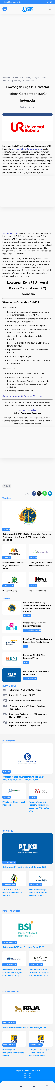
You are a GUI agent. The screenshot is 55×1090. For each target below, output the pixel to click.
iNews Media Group (37, 591)
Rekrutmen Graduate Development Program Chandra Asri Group (12, 972)
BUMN (26, 662)
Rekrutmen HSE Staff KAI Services (25, 689)
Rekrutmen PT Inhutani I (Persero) (25, 700)
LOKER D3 (6, 557)
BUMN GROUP (8, 586)
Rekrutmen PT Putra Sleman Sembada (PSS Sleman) (12, 892)
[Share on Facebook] (34, 493)
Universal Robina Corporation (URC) (27, 149)
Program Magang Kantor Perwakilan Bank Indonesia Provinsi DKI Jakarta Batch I (23, 778)
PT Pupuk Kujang (9, 591)
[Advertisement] (27, 45)
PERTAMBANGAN (9, 1022)
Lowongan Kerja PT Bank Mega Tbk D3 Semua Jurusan (13, 565)
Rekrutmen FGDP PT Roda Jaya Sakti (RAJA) (24, 1027)
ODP (25, 646)
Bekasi (7, 486)
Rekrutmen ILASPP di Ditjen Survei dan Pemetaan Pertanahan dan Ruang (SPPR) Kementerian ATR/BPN (27, 537)
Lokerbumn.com (9, 233)
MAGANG (6, 772)
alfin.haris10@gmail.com (27, 410)
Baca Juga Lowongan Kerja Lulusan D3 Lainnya (22, 396)
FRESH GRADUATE (9, 942)
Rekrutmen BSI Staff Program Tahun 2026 (23, 947)
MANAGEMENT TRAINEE (32, 630)
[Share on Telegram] (50, 493)
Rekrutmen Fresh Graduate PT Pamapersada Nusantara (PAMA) (40, 1053)
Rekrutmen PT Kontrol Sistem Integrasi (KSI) (24, 867)
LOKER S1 (33, 586)
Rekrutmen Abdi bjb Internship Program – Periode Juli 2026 (38, 892)
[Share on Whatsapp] (44, 493)
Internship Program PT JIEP (22, 695)
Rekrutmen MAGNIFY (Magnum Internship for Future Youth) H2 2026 (39, 972)
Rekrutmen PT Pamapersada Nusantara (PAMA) (13, 1053)
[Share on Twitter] (39, 493)
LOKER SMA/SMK (30, 678)
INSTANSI (6, 529)
